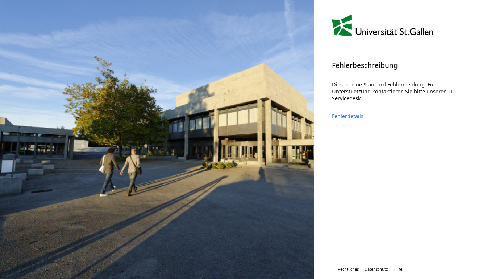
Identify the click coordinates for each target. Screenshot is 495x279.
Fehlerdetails (347, 116)
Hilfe (398, 269)
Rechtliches (348, 269)
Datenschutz (376, 269)
